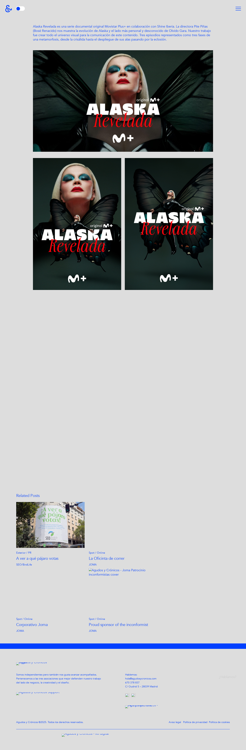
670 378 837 (132, 682)
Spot (91, 553)
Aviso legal (175, 722)
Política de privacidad (195, 722)
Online (101, 553)
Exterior (21, 553)
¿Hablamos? (227, 677)
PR (29, 553)
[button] (238, 9)
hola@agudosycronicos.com (140, 678)
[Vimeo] (134, 696)
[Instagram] (128, 696)
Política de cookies (219, 722)
